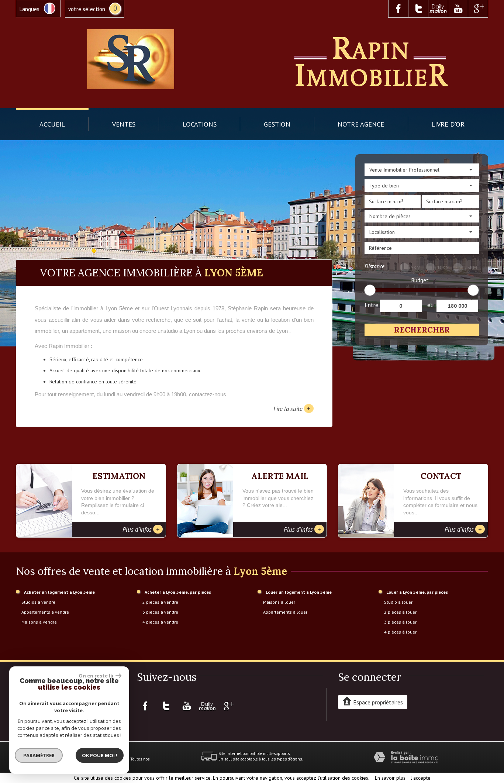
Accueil (52, 124)
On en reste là (96, 675)
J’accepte (421, 778)
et (430, 304)
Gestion (277, 124)
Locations (200, 124)
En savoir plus (390, 778)
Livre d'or (448, 124)
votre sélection (86, 9)
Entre (371, 304)
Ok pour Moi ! (99, 755)
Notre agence (361, 124)
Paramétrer (39, 755)
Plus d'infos (141, 529)
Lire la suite (292, 408)
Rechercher (422, 330)
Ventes (123, 124)
